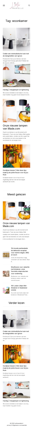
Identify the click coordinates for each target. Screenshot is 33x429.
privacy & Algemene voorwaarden (17, 425)
